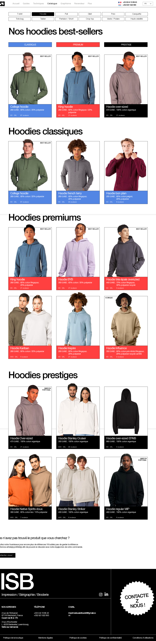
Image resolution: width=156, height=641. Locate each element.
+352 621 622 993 (129, 5)
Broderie (43, 594)
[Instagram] (101, 594)
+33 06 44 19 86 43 (130, 2)
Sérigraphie (27, 594)
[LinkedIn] (106, 594)
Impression (9, 594)
